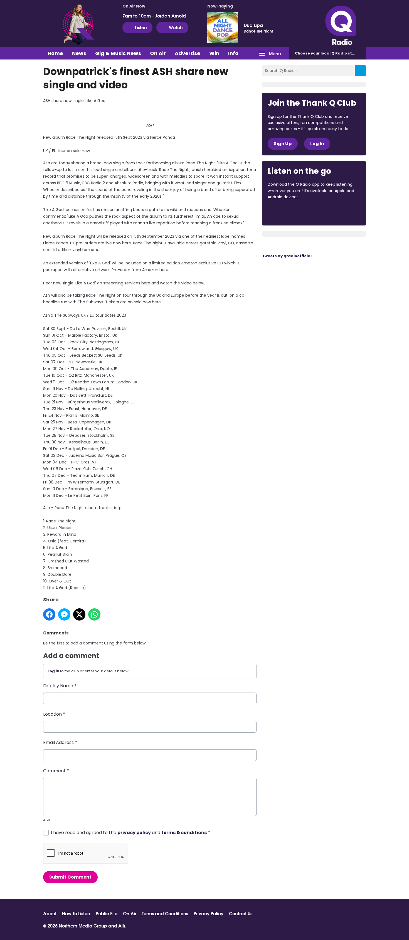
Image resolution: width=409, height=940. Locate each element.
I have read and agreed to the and (130, 832)
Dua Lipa (253, 25)
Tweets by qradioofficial (287, 256)
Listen (141, 27)
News (79, 53)
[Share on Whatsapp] (94, 614)
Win (214, 53)
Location (54, 714)
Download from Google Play (336, 212)
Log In (317, 143)
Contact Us (240, 913)
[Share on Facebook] (49, 614)
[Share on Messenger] (64, 614)
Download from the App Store (289, 212)
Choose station (329, 53)
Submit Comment (70, 877)
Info (233, 53)
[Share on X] (79, 614)
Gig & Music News (118, 53)
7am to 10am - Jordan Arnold (154, 15)
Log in (53, 671)
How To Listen (76, 913)
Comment (56, 771)
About (49, 913)
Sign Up (283, 143)
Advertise (187, 53)
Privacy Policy (208, 913)
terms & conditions (184, 832)
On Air (158, 53)
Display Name (60, 686)
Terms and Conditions (165, 913)
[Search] (360, 70)
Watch (176, 27)
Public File (106, 913)
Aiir (121, 925)
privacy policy (134, 832)
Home (55, 53)
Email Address (60, 742)
